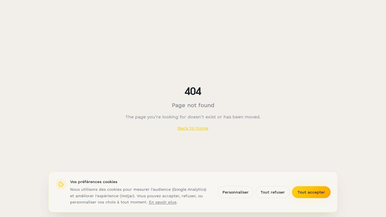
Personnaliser (235, 192)
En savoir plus (162, 202)
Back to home (193, 128)
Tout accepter (311, 192)
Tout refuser (273, 192)
